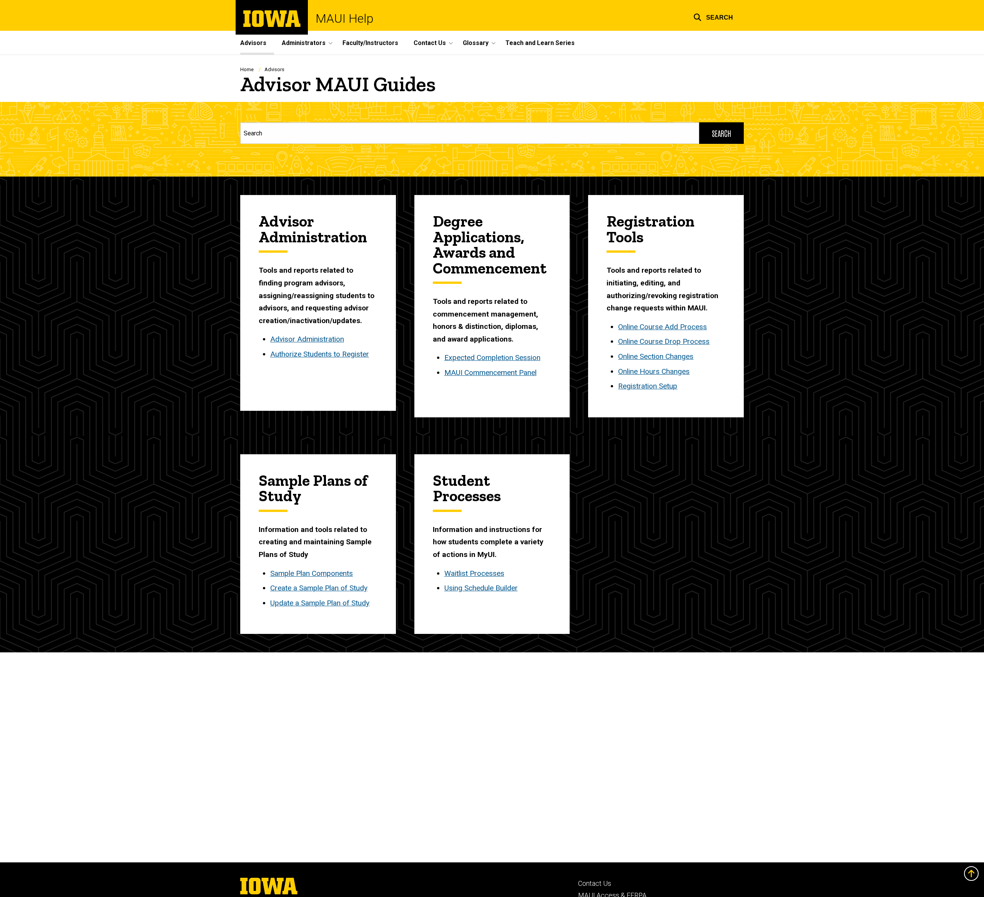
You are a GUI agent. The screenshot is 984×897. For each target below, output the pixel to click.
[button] (713, 16)
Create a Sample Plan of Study (318, 588)
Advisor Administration (307, 339)
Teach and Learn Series (540, 43)
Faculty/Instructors (370, 43)
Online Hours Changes (654, 371)
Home (247, 69)
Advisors (253, 43)
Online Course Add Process (662, 326)
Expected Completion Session (492, 357)
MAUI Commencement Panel (490, 372)
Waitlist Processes (474, 573)
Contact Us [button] (430, 43)
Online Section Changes (655, 356)
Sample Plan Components (311, 573)
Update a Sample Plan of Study (319, 603)
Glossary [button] (476, 43)
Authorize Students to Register (319, 354)
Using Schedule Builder (481, 588)
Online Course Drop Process (664, 341)
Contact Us (594, 883)
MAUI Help (345, 18)
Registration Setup (647, 386)
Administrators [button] (304, 43)
